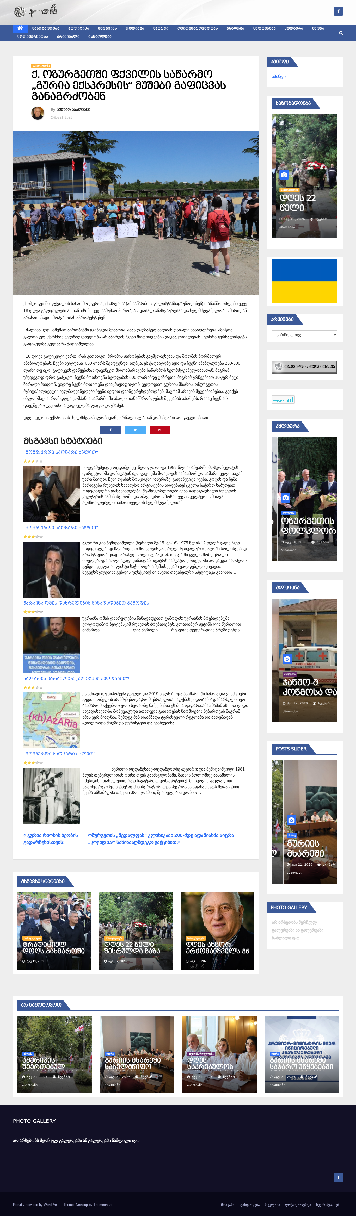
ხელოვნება (264, 28)
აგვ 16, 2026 (290, 219)
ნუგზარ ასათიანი (73, 110)
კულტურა (294, 28)
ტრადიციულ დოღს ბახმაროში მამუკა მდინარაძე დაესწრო (54, 954)
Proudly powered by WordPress (37, 1205)
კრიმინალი (68, 37)
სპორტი (161, 28)
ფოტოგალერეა (298, 1205)
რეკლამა (272, 1205)
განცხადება (250, 1205)
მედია (318, 28)
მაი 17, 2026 (290, 703)
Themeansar (103, 1205)
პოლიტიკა (78, 28)
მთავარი (228, 1205)
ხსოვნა (28, 1053)
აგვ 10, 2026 (290, 542)
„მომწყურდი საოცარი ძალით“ (60, 452)
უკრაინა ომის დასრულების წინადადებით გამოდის (86, 603)
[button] (341, 32)
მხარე (280, 835)
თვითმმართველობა (197, 28)
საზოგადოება (46, 28)
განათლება (100, 37)
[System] (304, 366)
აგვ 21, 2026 (290, 864)
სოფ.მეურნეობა (32, 37)
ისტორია (235, 28)
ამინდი (279, 76)
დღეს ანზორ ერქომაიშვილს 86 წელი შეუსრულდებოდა (217, 954)
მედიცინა (107, 28)
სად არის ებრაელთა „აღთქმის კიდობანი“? (76, 678)
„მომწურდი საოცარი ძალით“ (59, 754)
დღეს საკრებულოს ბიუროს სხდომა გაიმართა (215, 1070)
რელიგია (135, 28)
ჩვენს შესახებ (327, 1205)
